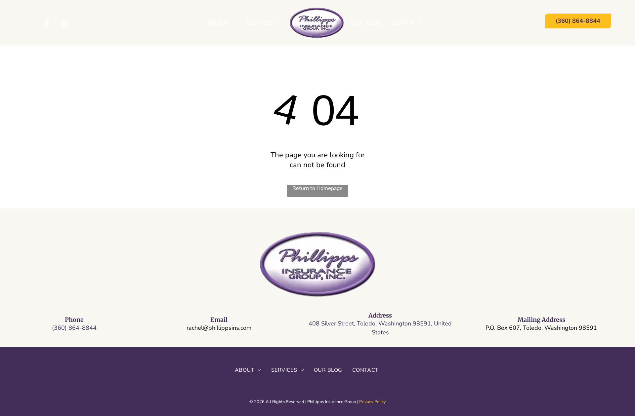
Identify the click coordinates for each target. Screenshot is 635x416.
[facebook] (47, 24)
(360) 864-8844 (74, 328)
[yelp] (64, 24)
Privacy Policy (372, 402)
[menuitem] (221, 23)
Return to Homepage (317, 188)
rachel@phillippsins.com (219, 328)
